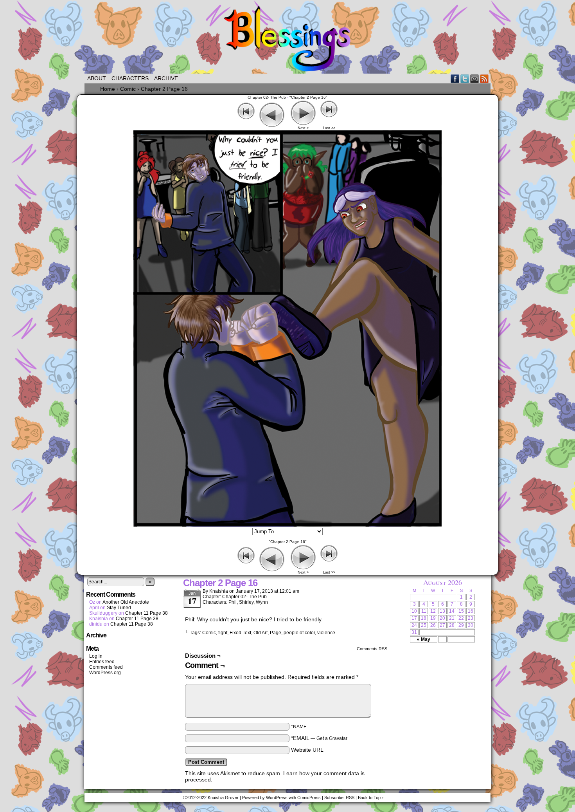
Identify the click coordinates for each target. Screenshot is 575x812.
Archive (166, 78)
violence (326, 632)
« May (423, 639)
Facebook (455, 78)
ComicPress (309, 797)
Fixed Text (240, 632)
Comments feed (106, 667)
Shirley (246, 602)
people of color (299, 632)
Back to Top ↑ (371, 797)
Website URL (307, 750)
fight (222, 632)
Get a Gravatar (331, 738)
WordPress (277, 797)
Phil (232, 602)
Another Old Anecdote (125, 602)
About (96, 78)
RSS (484, 78)
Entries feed (102, 661)
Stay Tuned (119, 607)
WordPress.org (105, 672)
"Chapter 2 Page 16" (308, 97)
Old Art (260, 632)
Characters (130, 78)
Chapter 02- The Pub (267, 97)
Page (275, 632)
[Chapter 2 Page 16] (287, 524)
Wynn (262, 602)
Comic (209, 632)
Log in (95, 656)
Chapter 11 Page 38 (146, 613)
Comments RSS (372, 648)
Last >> (329, 128)
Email (475, 78)
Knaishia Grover (223, 797)
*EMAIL (319, 738)
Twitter (465, 78)
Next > (303, 128)
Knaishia (218, 591)
